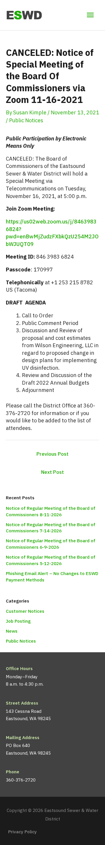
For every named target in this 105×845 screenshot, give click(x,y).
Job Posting (18, 621)
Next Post (52, 472)
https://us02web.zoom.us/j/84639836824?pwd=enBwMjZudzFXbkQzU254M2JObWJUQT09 (52, 232)
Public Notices (26, 120)
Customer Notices (25, 611)
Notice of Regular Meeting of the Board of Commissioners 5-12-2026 (50, 560)
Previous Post (52, 454)
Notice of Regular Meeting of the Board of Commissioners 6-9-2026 (50, 544)
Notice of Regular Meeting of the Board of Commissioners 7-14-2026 (50, 528)
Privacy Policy (22, 831)
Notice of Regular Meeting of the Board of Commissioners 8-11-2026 (50, 511)
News (12, 631)
